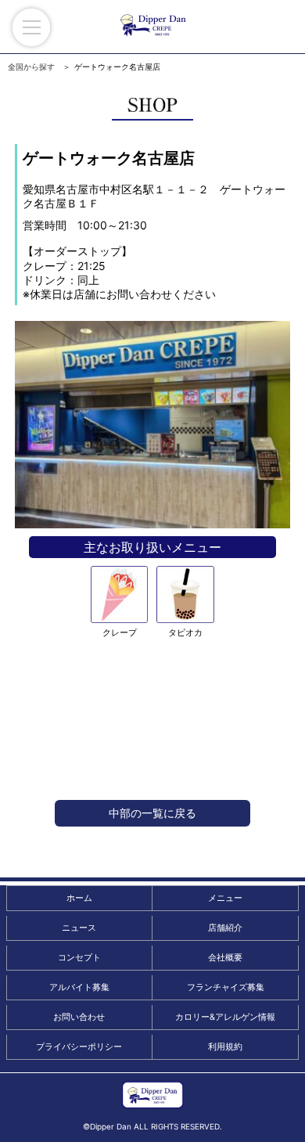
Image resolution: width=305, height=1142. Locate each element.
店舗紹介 (225, 927)
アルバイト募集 (79, 987)
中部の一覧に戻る (152, 813)
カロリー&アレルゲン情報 (225, 1016)
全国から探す (31, 66)
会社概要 (225, 957)
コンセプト (79, 957)
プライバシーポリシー (79, 1046)
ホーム (79, 897)
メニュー (225, 897)
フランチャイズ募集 (225, 987)
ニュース (79, 927)
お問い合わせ (79, 1016)
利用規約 (225, 1046)
